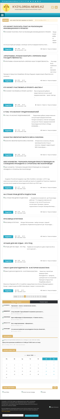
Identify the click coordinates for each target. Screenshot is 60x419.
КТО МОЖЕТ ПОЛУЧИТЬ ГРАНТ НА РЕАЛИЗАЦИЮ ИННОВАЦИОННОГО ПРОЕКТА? (23, 27)
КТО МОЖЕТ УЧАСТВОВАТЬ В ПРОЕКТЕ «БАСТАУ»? (23, 87)
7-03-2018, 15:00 (21, 188)
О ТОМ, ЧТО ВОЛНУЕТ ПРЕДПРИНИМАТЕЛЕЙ (21, 112)
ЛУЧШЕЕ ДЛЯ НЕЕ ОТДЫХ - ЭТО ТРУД (17, 243)
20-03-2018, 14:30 (21, 156)
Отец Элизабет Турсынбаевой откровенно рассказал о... (27, 311)
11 (40, 296)
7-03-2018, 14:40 (21, 213)
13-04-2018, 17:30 (21, 81)
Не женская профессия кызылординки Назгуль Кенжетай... (28, 329)
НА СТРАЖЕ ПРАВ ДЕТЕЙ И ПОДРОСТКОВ (19, 194)
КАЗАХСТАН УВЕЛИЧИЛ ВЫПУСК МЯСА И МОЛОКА (23, 137)
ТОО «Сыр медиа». (6, 411)
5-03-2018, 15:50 (21, 237)
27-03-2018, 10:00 (21, 131)
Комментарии (44, 302)
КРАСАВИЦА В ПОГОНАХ (13, 219)
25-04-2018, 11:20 (21, 50)
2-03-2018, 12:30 (21, 262)
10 (37, 296)
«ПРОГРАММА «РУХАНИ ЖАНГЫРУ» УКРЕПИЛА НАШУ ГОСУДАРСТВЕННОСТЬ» (24, 57)
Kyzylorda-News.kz (28, 6)
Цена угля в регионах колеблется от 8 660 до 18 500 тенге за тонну (21, 342)
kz (52, 7)
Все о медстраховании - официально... (22, 323)
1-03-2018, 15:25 (21, 291)
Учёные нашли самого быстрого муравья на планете (16, 20)
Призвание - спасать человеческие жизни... (23, 306)
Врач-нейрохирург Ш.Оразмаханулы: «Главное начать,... (27, 317)
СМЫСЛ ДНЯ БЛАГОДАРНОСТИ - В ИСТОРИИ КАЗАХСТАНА (26, 268)
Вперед (44, 296)
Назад (15, 296)
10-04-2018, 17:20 (21, 106)
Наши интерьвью (16, 302)
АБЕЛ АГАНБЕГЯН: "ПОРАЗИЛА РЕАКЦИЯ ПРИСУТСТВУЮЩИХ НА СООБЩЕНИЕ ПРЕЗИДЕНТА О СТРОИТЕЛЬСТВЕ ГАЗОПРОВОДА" (29, 163)
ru (56, 7)
